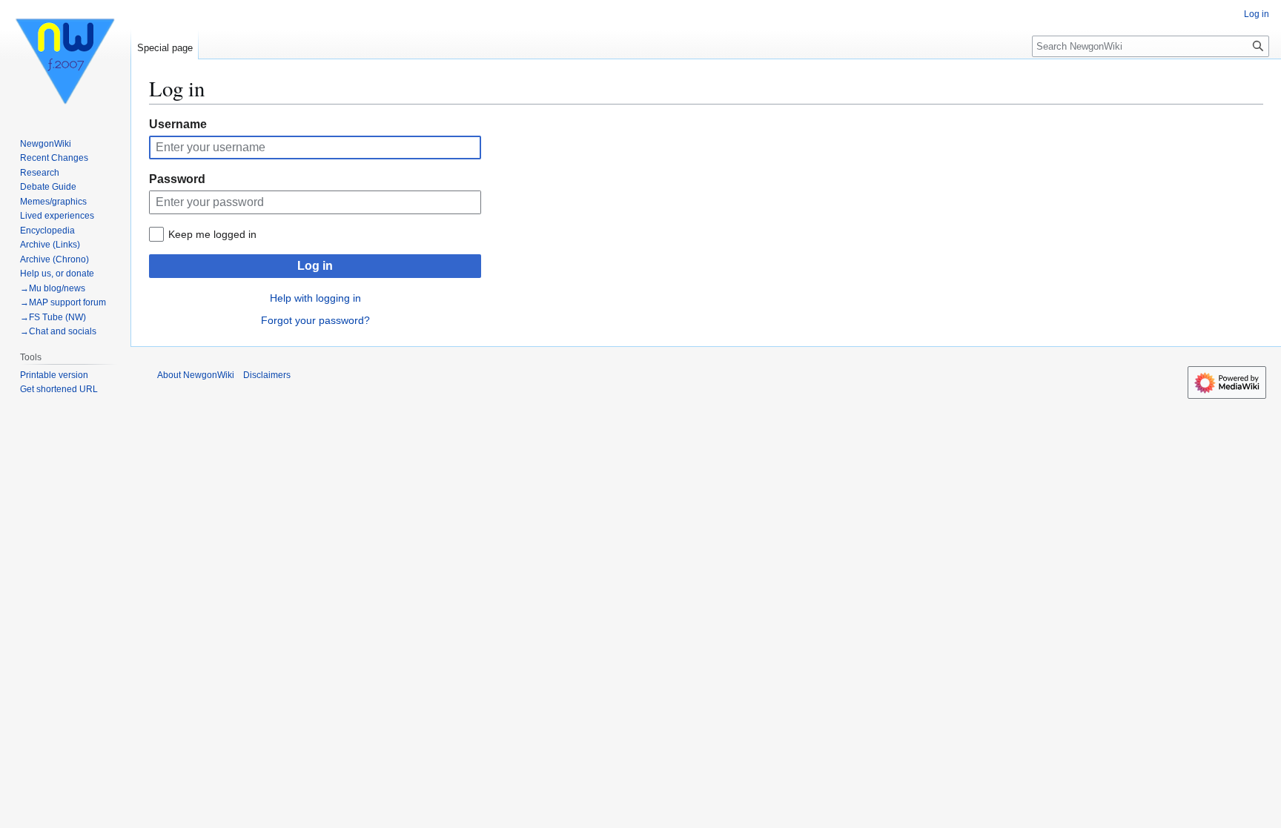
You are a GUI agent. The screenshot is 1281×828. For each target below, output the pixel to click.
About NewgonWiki (195, 375)
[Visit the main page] (65, 59)
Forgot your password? (315, 320)
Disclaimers (267, 375)
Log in (315, 265)
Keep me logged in (212, 234)
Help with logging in (315, 298)
